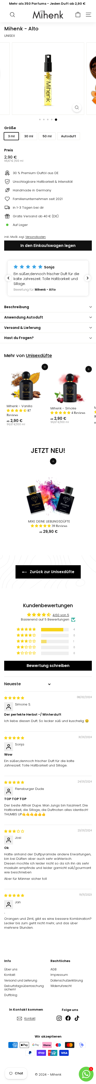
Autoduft (68, 136)
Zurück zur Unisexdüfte (51, 571)
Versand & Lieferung (22, 327)
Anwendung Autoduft (23, 317)
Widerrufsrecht (61, 986)
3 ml (11, 136)
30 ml (28, 136)
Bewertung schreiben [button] (48, 665)
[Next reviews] (87, 278)
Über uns (10, 969)
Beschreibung (16, 306)
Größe (10, 128)
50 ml (47, 136)
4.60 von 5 (61, 615)
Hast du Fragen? (19, 337)
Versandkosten (35, 237)
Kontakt (9, 975)
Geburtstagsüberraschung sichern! (24, 987)
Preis (8, 150)
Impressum (59, 975)
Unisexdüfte (39, 355)
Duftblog (10, 995)
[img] (14, 698)
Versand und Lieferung (20, 980)
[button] (48, 278)
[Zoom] (76, 107)
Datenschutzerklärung (66, 980)
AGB (53, 969)
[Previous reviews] (8, 278)
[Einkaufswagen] (78, 14)
